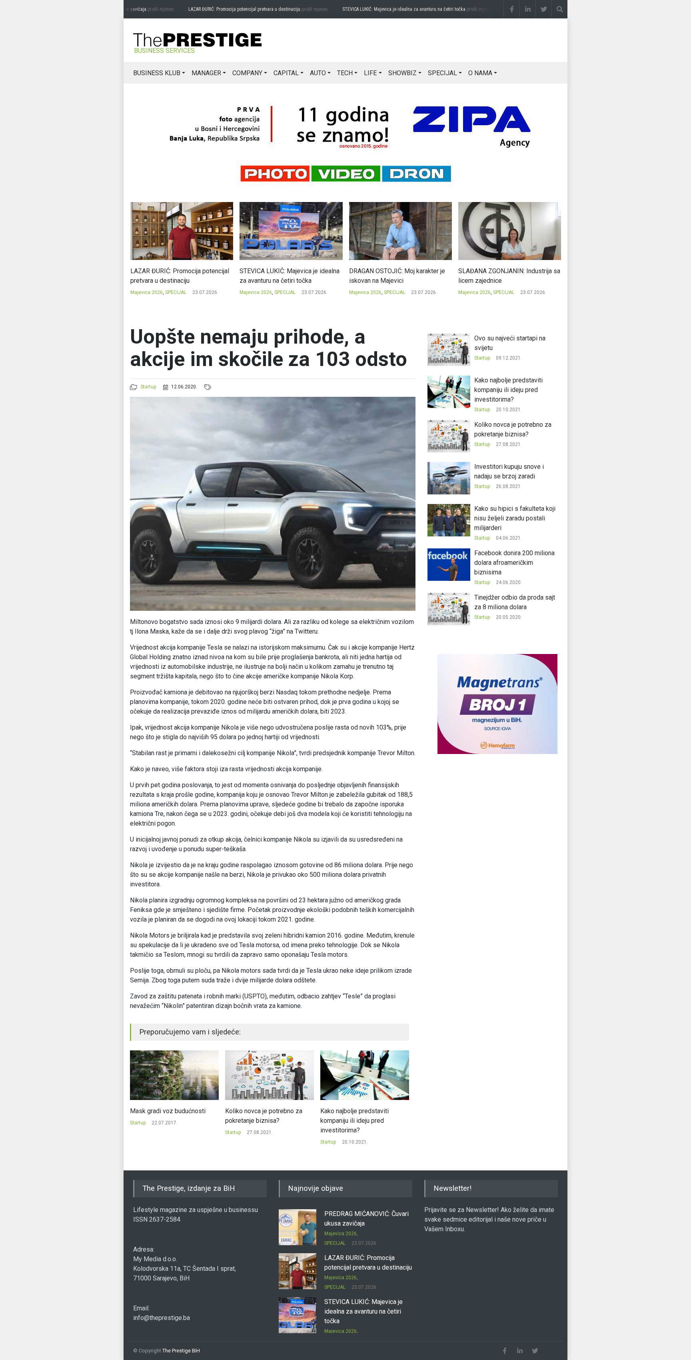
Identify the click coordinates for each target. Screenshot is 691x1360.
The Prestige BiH (181, 1351)
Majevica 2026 (146, 292)
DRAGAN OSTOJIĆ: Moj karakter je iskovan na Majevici (288, 275)
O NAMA (480, 73)
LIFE (370, 73)
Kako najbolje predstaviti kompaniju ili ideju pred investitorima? (259, 1120)
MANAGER (206, 73)
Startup (148, 387)
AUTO (318, 73)
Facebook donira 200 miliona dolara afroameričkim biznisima (514, 562)
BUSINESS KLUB (156, 73)
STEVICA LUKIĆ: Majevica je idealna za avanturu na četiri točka (399, 9)
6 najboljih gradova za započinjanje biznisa (350, 1115)
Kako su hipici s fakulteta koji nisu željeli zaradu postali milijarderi (514, 518)
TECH (345, 73)
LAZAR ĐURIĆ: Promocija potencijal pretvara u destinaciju (240, 9)
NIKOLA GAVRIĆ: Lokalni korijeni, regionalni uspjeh (503, 275)
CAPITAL (286, 73)
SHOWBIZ (402, 73)
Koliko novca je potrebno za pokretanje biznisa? (168, 1115)
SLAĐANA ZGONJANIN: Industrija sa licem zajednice (400, 275)
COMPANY (247, 73)
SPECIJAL (442, 73)
